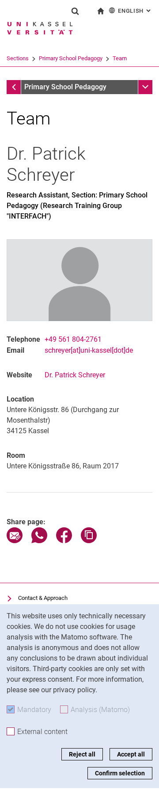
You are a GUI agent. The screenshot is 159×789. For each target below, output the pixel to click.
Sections (18, 58)
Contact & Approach (43, 598)
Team (120, 58)
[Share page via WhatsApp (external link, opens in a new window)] (39, 541)
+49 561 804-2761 (73, 339)
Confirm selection (120, 773)
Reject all (82, 754)
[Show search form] (75, 11)
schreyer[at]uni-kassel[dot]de (89, 350)
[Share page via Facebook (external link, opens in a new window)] (64, 541)
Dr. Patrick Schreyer (75, 375)
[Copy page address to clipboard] (89, 541)
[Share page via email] (15, 541)
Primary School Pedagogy (70, 58)
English (135, 10)
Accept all (131, 754)
